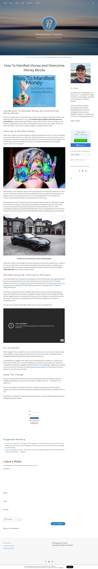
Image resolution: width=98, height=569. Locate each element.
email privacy (34, 423)
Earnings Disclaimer (9, 546)
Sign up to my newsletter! (11, 528)
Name (5, 493)
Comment (6, 468)
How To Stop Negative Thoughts (14, 450)
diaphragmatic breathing (38, 367)
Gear (11, 3)
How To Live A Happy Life (12, 443)
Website (5, 509)
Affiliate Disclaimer (8, 548)
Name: (30, 411)
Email (5, 501)
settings (61, 567)
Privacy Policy (7, 543)
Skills (16, 3)
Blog (22, 3)
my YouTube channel (23, 283)
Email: (30, 414)
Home (5, 3)
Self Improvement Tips (37, 57)
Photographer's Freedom (49, 34)
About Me (29, 3)
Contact (37, 3)
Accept (69, 567)
